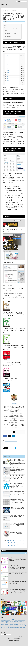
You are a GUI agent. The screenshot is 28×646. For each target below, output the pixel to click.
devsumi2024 (21, 621)
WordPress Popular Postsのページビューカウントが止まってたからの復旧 (17, 524)
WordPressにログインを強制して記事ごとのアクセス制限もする (17, 509)
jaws (20, 622)
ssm (4, 627)
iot (13, 622)
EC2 (6, 623)
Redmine (19, 625)
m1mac (13, 624)
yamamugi (20, 627)
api (4, 620)
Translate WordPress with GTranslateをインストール (10, 32)
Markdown (19, 624)
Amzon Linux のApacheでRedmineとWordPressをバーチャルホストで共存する (17, 532)
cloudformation (22, 620)
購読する (5, 550)
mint (22, 624)
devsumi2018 (16, 621)
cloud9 (19, 620)
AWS (12, 620)
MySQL (25, 624)
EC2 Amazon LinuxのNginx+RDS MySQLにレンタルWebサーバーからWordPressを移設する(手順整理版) (17, 462)
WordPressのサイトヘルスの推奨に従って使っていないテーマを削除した (17, 477)
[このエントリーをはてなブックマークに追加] (15, 448)
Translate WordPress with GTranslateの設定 (10, 35)
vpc (8, 627)
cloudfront (2, 621)
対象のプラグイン (8, 30)
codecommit (11, 621)
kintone (2, 624)
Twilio (6, 627)
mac (16, 624)
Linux (10, 624)
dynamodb (3, 622)
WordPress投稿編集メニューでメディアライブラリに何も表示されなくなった (17, 493)
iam (12, 622)
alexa (2, 620)
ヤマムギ (4, 5)
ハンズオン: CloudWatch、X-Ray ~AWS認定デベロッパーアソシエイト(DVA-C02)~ (17, 559)
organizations (3, 625)
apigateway (7, 620)
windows (11, 627)
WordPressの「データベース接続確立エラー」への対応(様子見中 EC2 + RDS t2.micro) (17, 501)
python (10, 626)
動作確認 (7, 37)
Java (18, 622)
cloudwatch (7, 621)
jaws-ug (23, 622)
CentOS (16, 620)
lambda (7, 624)
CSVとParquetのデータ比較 (15, 573)
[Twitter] (14, 432)
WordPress (8, 441)
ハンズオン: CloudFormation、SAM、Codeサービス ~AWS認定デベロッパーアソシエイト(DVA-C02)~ (17, 567)
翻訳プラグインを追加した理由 (11, 28)
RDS (13, 625)
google (9, 622)
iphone (15, 622)
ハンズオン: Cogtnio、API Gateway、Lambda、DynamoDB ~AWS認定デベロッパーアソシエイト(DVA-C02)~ (17, 591)
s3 (25, 626)
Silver (2, 627)
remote (22, 625)
